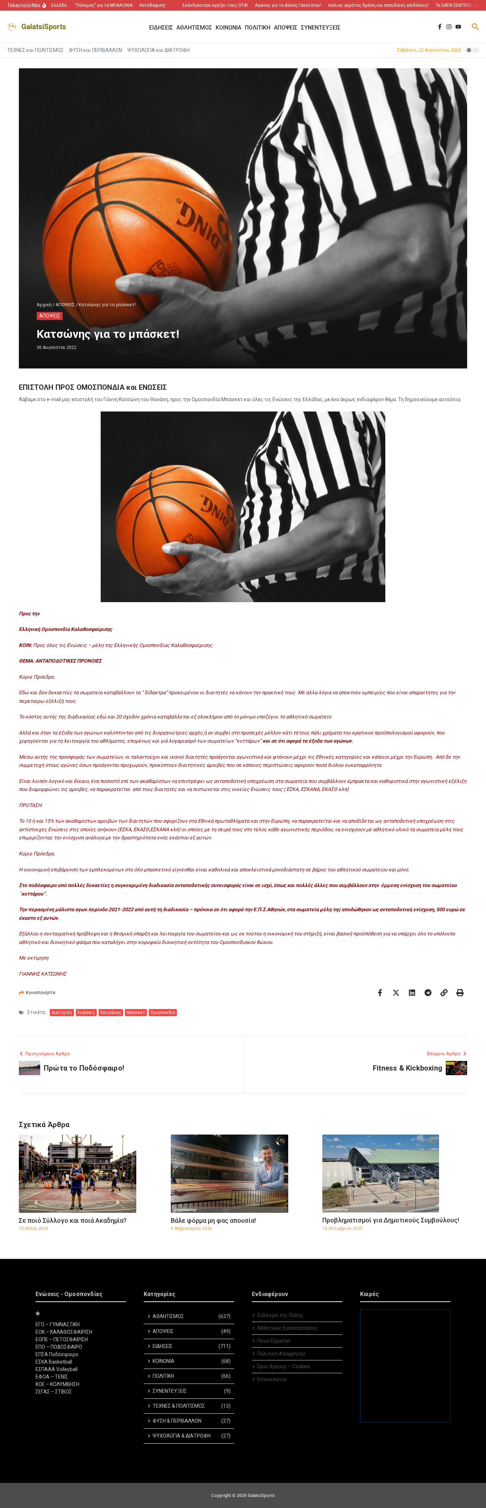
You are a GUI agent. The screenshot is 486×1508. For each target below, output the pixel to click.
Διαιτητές (62, 1012)
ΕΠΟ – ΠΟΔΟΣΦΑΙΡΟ (59, 1347)
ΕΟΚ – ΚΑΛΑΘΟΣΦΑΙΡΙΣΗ (64, 1332)
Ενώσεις (86, 1012)
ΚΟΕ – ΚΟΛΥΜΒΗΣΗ (57, 1384)
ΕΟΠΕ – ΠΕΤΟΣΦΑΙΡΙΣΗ (62, 1339)
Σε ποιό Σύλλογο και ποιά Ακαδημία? (73, 1220)
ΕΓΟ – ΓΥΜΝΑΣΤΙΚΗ (58, 1324)
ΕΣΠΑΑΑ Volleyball (57, 1369)
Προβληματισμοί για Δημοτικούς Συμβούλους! (390, 1220)
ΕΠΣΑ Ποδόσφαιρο (57, 1354)
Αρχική (44, 304)
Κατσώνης (110, 1012)
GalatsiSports (43, 26)
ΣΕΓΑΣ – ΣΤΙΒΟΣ (54, 1392)
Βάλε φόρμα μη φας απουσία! (213, 1220)
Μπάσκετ (136, 1012)
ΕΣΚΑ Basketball (54, 1362)
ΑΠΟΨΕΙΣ (65, 304)
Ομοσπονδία (162, 1012)
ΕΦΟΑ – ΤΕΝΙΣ (52, 1377)
